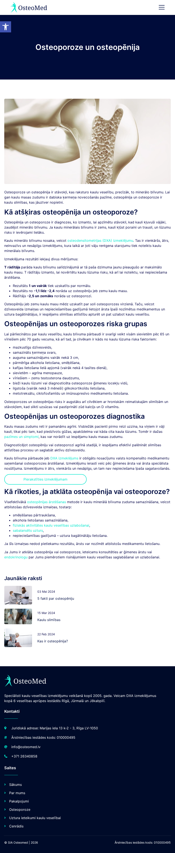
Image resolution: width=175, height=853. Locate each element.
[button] (5, 26)
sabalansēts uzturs (28, 530)
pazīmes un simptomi (21, 436)
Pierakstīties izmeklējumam (45, 479)
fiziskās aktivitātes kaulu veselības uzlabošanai (51, 525)
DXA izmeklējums (64, 458)
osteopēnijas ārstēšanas (46, 502)
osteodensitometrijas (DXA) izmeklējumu (100, 240)
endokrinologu (16, 557)
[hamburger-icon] (161, 7)
